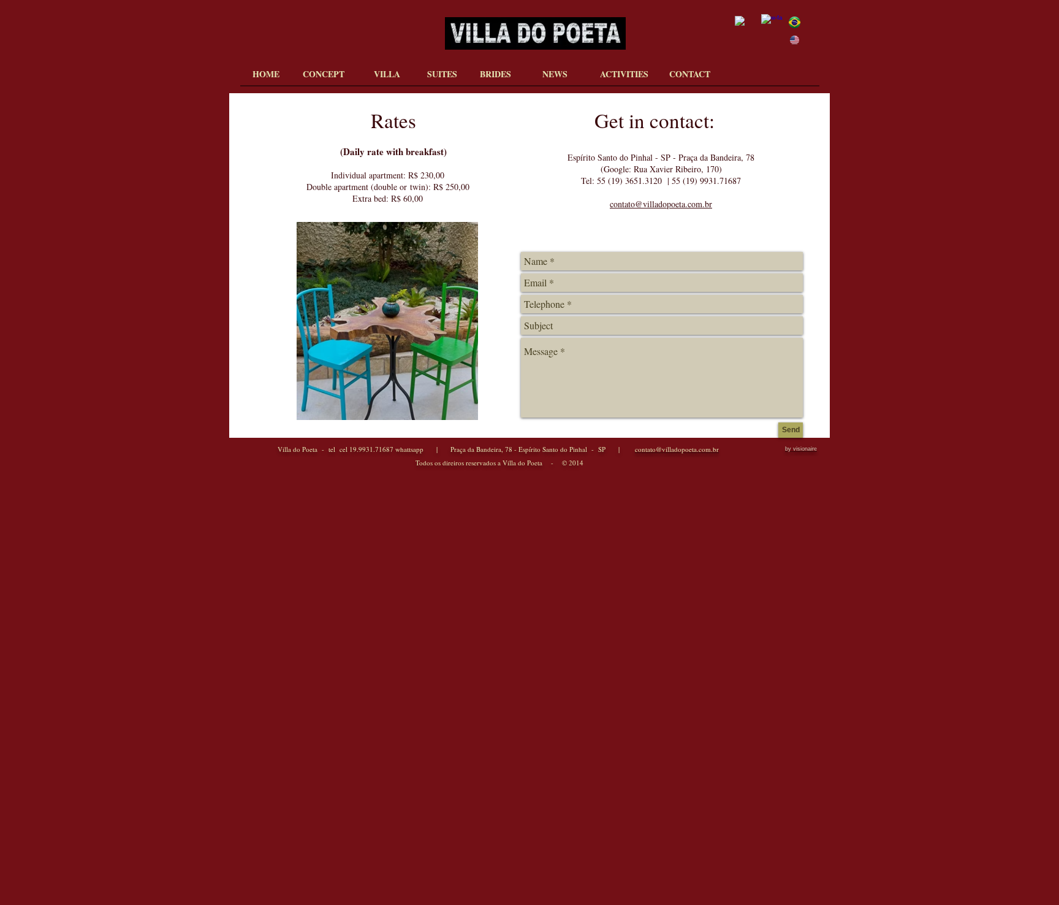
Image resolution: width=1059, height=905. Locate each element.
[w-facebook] (772, 25)
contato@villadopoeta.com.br (661, 204)
